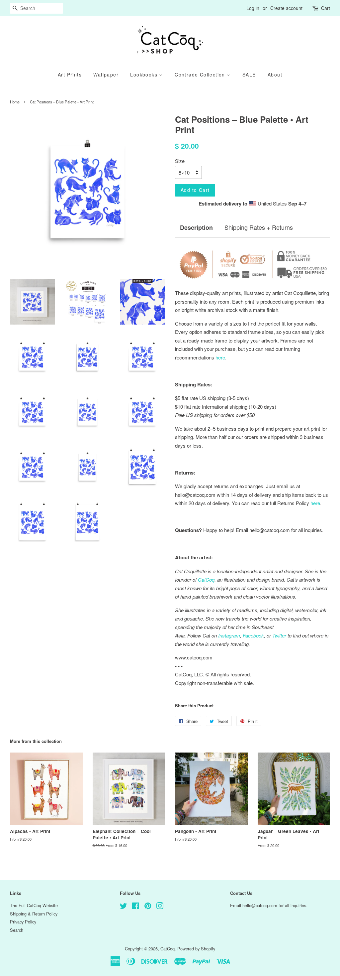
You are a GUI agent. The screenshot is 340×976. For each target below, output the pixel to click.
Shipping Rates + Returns (258, 227)
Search (16, 930)
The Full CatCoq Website (34, 905)
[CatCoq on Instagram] (159, 907)
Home (15, 101)
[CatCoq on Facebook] (135, 907)
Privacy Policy (23, 921)
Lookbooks (144, 74)
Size (180, 160)
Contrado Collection (201, 74)
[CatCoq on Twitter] (123, 907)
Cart (325, 8)
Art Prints (70, 74)
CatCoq (167, 948)
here (315, 502)
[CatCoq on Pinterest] (147, 907)
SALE (249, 74)
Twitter (279, 635)
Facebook (253, 635)
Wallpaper (106, 74)
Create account (286, 8)
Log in (252, 8)
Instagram (229, 635)
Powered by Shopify (196, 948)
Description (196, 227)
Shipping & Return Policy (33, 913)
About (275, 74)
